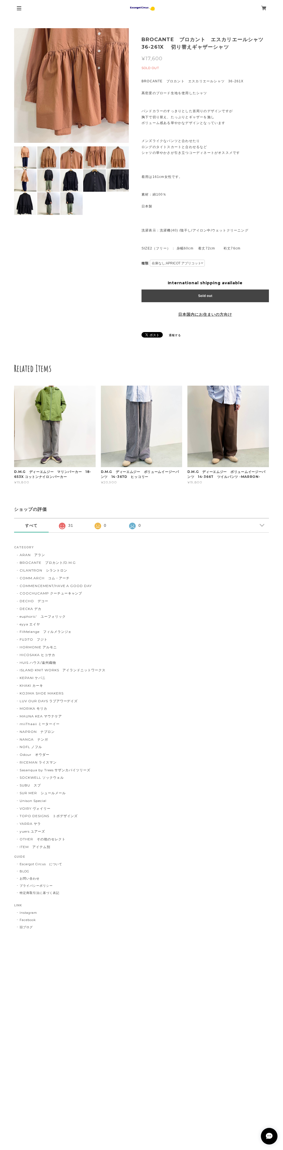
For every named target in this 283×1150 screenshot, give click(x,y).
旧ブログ (26, 927)
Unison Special (33, 801)
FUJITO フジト (34, 639)
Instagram (28, 913)
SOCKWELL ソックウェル (42, 777)
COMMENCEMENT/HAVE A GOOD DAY (56, 586)
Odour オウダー (34, 754)
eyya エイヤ (30, 624)
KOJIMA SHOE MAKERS (41, 693)
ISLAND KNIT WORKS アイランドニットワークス (63, 670)
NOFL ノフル (31, 747)
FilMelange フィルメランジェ (46, 632)
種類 (145, 263)
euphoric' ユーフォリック (42, 616)
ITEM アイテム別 (35, 847)
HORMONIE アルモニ (38, 647)
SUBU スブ (30, 785)
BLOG (24, 871)
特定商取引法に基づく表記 (39, 893)
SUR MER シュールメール (42, 793)
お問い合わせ (30, 878)
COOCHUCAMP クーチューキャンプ (51, 593)
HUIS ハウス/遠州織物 (38, 662)
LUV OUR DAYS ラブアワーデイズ (49, 701)
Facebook (28, 920)
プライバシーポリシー (36, 886)
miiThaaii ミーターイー (39, 724)
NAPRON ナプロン (37, 732)
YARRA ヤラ (30, 824)
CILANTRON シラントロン (43, 570)
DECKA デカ (30, 609)
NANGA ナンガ (34, 739)
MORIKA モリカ (33, 708)
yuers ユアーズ (32, 831)
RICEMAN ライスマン (38, 762)
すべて (31, 525)
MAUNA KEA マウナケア (41, 716)
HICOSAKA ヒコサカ (37, 655)
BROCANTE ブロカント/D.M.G (48, 562)
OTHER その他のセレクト (42, 839)
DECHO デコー (34, 601)
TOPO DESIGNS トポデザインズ (49, 816)
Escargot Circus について (41, 864)
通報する (175, 335)
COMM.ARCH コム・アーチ (44, 578)
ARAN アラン (32, 555)
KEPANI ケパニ (33, 678)
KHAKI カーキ (31, 685)
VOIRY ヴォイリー (35, 808)
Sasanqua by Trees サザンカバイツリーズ (55, 770)
